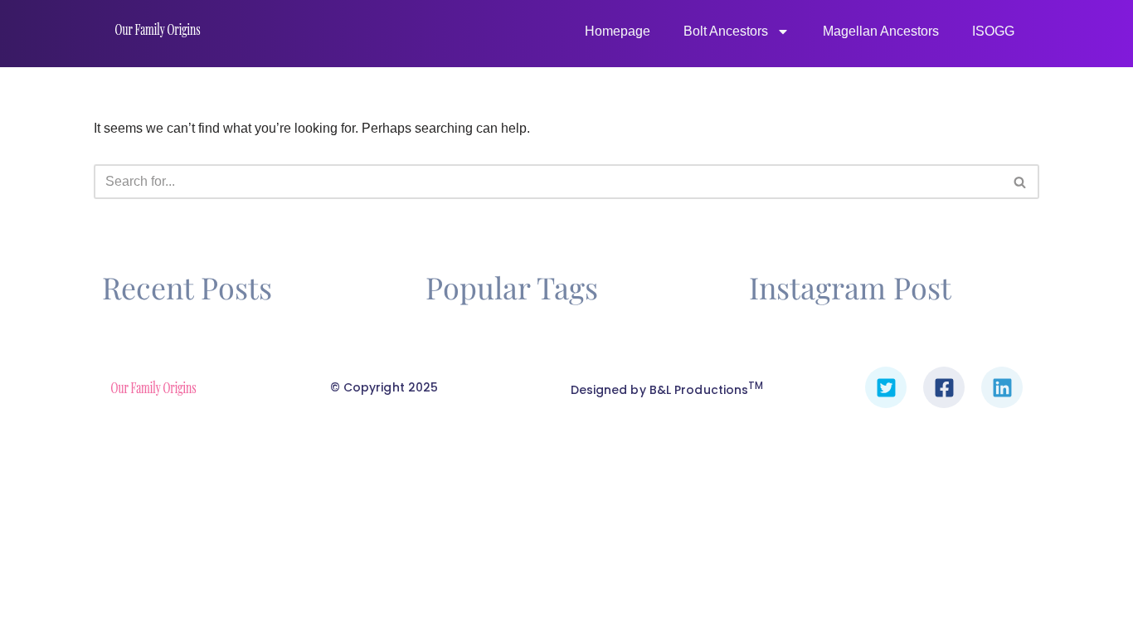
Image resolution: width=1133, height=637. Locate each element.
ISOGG (993, 31)
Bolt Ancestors (725, 31)
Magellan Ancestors (881, 31)
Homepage (617, 31)
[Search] (1020, 181)
